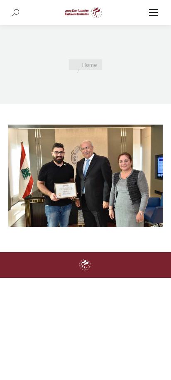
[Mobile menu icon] (154, 12)
